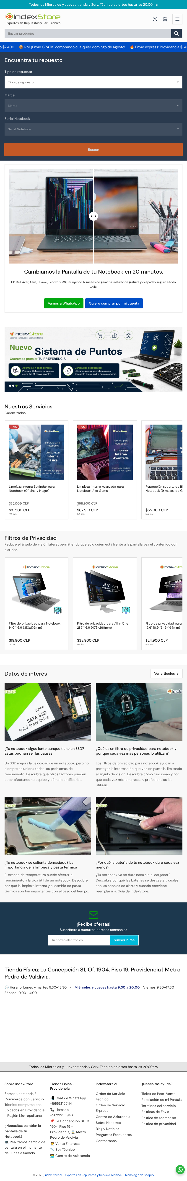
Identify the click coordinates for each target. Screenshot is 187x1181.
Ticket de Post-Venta (158, 1093)
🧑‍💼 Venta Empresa (65, 1143)
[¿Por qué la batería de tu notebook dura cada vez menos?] (139, 826)
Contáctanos (106, 1141)
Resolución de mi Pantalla (161, 1099)
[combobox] (93, 33)
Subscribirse (124, 940)
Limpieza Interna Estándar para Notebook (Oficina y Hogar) (32, 488)
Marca (10, 95)
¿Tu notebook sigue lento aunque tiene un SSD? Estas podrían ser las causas (44, 751)
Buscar (93, 149)
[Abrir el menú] (177, 19)
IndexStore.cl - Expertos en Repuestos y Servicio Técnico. (83, 1175)
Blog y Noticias (107, 1129)
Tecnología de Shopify (139, 1175)
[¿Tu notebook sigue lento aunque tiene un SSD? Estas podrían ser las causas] (48, 712)
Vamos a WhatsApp (64, 303)
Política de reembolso (158, 1118)
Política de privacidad (158, 1124)
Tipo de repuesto (18, 71)
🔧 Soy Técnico (62, 1149)
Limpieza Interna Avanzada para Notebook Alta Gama (100, 488)
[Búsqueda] (176, 33)
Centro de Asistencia (113, 1116)
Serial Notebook (17, 118)
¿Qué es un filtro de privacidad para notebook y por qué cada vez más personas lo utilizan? (136, 751)
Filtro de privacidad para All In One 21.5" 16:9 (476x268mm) (102, 625)
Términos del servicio (158, 1106)
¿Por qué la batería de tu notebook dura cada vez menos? (137, 865)
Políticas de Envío (155, 1111)
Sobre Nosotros (108, 1122)
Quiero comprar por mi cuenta (114, 303)
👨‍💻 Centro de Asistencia (70, 1155)
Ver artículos (164, 673)
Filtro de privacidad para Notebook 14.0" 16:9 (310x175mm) (34, 625)
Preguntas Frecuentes (114, 1134)
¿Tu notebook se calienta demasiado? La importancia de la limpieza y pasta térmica (41, 865)
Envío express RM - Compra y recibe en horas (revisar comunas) (95, 4)
